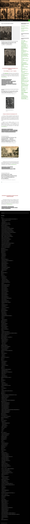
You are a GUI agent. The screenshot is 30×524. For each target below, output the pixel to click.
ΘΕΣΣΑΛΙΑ (2, 358)
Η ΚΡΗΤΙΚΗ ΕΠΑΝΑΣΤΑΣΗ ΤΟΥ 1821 (5, 385)
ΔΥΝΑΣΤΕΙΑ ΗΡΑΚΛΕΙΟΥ (4, 288)
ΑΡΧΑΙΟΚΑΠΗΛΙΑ (3, 255)
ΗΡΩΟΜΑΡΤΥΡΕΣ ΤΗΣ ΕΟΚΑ (4, 357)
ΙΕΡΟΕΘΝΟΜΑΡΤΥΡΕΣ (4, 370)
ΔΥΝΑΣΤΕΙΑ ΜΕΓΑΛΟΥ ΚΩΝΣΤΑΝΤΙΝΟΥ (6, 298)
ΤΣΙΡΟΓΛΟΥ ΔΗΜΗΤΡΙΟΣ (4, 519)
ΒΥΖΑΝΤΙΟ (22, 49)
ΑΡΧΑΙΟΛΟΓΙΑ (23, 44)
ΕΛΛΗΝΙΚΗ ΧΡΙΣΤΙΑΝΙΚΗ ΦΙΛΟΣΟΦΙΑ (5, 369)
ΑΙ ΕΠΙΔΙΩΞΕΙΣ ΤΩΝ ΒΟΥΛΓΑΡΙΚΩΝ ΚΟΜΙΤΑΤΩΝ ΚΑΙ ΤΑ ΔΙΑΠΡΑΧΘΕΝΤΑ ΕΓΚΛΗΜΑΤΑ (9, 176)
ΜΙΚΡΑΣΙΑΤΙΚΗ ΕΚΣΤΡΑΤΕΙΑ (4, 476)
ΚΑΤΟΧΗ (23, 77)
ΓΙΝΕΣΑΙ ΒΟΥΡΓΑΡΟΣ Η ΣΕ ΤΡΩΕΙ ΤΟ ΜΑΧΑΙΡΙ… (8, 43)
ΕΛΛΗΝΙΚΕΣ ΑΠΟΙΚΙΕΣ (3, 335)
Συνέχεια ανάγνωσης (4, 126)
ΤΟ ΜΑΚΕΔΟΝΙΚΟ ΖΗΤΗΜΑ (24, 95)
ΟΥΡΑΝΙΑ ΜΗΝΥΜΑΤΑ (3, 437)
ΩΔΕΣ (2, 518)
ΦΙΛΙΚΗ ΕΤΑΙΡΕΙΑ (3, 499)
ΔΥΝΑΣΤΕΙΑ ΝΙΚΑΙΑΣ (3, 299)
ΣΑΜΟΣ (2, 429)
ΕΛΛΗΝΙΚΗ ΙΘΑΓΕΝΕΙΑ (4, 349)
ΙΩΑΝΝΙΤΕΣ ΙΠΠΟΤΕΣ (4, 425)
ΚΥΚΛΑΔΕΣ (2, 428)
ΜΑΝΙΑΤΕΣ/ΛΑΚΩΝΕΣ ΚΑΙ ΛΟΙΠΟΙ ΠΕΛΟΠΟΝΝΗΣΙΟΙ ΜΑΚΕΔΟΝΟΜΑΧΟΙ (10, 409)
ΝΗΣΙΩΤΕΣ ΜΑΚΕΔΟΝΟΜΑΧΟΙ (5, 412)
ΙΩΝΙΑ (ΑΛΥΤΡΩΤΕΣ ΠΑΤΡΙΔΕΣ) (5, 237)
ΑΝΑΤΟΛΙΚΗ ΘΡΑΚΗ (3, 361)
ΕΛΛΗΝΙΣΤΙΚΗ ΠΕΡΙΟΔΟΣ (4, 259)
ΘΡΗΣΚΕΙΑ (23, 74)
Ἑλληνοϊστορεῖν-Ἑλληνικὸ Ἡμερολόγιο (7, 20)
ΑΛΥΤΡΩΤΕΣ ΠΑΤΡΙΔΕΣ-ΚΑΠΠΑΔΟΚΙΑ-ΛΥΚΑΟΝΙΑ (7, 228)
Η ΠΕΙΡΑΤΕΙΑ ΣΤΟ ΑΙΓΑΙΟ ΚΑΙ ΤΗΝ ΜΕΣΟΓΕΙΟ (6, 350)
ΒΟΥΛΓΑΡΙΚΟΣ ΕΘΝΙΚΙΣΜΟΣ (11, 206)
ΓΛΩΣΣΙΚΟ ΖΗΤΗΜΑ (3, 314)
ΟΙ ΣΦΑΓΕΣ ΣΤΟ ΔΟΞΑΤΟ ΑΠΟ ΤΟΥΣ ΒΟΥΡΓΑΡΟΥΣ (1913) (9, 91)
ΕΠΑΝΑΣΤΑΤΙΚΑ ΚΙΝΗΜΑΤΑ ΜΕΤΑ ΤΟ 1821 (7, 472)
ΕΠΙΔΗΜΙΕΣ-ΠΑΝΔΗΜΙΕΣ (4, 345)
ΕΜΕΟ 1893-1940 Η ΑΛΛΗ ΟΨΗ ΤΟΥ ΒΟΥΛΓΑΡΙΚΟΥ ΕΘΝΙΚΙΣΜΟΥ (8, 207)
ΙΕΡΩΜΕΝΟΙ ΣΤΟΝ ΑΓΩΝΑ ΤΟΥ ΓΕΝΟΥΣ (6, 377)
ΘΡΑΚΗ (8, 136)
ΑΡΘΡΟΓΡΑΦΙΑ (23, 43)
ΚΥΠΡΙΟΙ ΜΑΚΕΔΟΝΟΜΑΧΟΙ (4, 408)
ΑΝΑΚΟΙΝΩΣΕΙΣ (3, 248)
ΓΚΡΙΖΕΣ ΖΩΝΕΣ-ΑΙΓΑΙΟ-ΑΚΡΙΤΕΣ (5, 460)
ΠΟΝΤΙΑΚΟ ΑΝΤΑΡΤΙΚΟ (4, 444)
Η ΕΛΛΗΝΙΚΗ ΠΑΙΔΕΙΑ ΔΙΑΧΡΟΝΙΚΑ (5, 346)
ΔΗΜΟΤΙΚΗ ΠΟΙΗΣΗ (4, 319)
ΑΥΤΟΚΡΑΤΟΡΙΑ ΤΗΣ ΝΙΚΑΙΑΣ (4, 280)
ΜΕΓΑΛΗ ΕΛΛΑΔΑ (3, 413)
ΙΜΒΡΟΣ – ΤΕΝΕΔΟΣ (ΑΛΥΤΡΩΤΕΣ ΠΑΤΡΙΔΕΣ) (6, 236)
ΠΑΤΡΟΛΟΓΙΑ (3, 374)
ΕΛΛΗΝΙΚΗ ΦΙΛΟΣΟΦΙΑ (4, 506)
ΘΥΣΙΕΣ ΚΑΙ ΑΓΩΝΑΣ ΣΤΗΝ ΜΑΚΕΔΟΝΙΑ (6, 81)
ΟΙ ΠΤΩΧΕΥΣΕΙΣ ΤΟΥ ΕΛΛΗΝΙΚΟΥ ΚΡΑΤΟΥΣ (6, 483)
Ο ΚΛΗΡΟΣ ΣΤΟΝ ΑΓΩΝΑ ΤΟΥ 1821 (5, 224)
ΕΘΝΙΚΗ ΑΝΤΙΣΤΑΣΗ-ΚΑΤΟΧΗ (5, 464)
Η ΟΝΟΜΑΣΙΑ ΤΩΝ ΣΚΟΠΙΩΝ (4, 396)
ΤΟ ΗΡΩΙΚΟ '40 (3, 491)
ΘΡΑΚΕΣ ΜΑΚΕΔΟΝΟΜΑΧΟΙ (4, 405)
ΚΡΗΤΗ (26, 77)
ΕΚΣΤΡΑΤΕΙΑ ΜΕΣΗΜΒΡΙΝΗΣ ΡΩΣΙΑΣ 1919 (7, 456)
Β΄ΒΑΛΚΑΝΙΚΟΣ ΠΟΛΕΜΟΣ (4, 89)
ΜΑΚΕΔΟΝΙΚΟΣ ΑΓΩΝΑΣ (4, 41)
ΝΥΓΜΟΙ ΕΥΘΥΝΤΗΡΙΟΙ (4, 515)
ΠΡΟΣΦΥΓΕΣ (23, 91)
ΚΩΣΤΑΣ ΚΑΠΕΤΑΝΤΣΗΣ (13, 81)
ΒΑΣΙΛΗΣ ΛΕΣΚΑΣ (3, 79)
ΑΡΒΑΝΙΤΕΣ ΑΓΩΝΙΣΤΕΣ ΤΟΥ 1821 (6, 220)
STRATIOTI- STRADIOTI (4, 494)
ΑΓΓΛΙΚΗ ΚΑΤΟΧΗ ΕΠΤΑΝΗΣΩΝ (5, 433)
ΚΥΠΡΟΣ (2, 386)
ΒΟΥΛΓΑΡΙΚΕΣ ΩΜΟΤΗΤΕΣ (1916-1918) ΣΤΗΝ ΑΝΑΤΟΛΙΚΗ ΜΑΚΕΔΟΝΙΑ (24, 28)
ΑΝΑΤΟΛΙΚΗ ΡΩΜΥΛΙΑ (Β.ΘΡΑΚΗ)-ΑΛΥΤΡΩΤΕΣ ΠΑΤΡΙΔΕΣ (8, 232)
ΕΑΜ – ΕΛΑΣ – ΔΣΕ (4, 467)
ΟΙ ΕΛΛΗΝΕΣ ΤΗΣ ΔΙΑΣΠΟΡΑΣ (24, 85)
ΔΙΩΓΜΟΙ (2, 283)
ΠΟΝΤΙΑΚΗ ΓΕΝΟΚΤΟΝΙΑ (24, 89)
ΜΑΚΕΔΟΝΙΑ (8, 89)
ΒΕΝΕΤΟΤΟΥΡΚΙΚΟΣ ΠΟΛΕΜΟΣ (5, 495)
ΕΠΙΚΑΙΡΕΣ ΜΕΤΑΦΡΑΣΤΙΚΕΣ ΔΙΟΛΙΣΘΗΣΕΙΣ (6, 507)
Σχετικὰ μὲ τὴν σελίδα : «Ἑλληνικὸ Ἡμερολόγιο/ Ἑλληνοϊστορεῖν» (21, 20)
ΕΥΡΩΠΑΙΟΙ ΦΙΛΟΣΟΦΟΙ (4, 511)
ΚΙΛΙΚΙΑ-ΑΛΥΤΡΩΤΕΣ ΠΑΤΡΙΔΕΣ (5, 240)
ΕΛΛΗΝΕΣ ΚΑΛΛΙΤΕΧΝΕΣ (4, 326)
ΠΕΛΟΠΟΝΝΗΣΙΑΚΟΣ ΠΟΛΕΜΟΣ (5, 267)
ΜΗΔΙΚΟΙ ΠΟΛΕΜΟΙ (3, 264)
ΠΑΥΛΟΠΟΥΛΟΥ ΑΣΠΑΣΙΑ (4, 365)
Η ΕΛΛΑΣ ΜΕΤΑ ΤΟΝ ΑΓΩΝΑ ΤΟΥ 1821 (6, 471)
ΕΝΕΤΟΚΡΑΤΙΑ (3, 382)
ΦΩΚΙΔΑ (2, 451)
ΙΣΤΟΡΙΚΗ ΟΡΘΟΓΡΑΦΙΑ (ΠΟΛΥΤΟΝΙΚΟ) (6, 315)
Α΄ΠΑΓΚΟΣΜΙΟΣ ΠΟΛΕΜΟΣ (4, 455)
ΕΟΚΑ (23, 68)
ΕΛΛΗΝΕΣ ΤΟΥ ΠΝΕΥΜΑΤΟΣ (4, 334)
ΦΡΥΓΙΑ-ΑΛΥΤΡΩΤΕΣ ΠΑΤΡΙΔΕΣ (5, 247)
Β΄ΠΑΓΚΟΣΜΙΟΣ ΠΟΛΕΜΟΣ (4, 459)
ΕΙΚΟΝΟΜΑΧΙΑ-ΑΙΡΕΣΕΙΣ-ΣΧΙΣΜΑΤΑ (5, 302)
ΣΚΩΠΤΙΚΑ (2, 448)
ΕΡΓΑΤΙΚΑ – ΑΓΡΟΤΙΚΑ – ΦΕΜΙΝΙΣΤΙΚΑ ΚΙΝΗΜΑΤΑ (7, 468)
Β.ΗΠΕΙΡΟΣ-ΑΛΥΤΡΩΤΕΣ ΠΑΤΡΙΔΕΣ (5, 233)
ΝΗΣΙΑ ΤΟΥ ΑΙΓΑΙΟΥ (3, 420)
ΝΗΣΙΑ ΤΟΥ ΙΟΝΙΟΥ (3, 432)
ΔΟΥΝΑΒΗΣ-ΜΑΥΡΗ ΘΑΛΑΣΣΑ (5, 331)
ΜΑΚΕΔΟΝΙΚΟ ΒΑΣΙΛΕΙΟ (4, 263)
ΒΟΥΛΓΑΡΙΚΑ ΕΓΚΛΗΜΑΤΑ (8, 79)
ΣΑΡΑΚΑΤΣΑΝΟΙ (3, 447)
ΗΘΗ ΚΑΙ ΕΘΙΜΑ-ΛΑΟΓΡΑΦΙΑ (24, 72)
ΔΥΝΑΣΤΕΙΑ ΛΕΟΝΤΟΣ (4, 295)
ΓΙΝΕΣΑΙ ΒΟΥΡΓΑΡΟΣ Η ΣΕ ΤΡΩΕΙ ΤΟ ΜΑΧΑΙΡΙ (6, 80)
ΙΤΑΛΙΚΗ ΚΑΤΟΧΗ (4, 424)
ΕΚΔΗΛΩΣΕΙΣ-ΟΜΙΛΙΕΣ (4, 323)
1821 (23, 40)
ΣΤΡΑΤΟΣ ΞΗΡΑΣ (3, 342)
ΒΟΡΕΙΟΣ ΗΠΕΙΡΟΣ (24, 47)
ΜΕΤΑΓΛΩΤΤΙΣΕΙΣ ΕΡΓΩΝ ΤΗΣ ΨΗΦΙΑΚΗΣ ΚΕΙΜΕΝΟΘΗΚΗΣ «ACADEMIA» (10, 514)
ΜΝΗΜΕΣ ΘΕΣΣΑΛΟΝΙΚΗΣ (4, 417)
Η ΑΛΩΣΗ (2, 303)
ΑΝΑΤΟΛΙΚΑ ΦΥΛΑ (3, 276)
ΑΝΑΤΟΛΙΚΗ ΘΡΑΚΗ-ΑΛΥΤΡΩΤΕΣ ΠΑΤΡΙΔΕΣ (6, 229)
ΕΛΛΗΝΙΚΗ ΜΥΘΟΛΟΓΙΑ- (4, 503)
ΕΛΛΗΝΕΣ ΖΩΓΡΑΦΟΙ (4, 327)
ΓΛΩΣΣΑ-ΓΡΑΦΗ (3, 311)
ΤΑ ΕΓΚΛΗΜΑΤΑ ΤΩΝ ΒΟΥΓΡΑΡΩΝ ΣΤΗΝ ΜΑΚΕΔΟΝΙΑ (12, 41)
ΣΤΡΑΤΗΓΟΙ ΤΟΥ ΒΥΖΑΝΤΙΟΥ (4, 307)
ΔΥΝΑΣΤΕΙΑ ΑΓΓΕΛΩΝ (4, 279)
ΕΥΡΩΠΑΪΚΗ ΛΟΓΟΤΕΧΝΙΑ (4, 510)
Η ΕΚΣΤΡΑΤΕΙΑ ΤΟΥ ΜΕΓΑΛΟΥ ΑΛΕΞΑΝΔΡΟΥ (6, 260)
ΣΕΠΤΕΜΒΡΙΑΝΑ (3, 487)
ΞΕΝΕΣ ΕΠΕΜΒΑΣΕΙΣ (24, 84)
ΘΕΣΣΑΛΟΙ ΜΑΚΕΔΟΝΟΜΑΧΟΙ (5, 404)
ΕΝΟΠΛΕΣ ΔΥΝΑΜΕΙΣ (3, 338)
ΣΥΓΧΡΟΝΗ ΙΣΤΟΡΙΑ (3, 452)
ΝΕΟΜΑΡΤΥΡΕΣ (3, 373)
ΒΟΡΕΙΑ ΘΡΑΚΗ (3, 362)
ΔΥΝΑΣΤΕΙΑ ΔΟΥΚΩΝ (3, 287)
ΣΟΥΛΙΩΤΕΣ (2, 354)
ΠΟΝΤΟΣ (23, 90)
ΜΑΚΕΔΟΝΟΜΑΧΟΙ (25, 80)
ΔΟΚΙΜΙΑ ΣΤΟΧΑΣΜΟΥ (4, 502)
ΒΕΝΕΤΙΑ (2, 330)
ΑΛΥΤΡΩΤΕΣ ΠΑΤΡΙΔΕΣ (4, 225)
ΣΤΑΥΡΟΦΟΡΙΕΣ (3, 306)
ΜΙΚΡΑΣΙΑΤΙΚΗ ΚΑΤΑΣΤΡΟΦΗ (4, 479)
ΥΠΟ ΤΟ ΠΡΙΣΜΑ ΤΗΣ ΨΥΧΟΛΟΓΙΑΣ (5, 416)
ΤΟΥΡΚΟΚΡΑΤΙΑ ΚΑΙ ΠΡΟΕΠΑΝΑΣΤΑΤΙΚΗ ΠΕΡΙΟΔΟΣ (24, 97)
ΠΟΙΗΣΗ (2, 318)
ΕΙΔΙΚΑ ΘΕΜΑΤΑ (3, 322)
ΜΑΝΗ (2, 440)
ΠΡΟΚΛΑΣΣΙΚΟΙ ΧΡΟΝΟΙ (4, 268)
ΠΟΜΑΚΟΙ (2, 366)
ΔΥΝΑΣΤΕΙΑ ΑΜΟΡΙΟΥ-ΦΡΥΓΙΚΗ (5, 284)
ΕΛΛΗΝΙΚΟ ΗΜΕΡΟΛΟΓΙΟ (9, 45)
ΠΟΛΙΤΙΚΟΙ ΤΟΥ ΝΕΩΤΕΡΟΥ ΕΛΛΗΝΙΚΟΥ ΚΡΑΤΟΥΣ (7, 484)
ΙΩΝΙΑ (1, 378)
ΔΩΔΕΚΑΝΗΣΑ (23, 50)
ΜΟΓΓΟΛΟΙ (2, 498)
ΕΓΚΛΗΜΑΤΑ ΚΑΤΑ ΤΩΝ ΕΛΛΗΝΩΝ (24, 52)
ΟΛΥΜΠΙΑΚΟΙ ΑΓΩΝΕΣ (3, 436)
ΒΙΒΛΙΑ (2, 271)
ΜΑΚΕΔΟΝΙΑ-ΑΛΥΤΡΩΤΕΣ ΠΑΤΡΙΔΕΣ (5, 244)
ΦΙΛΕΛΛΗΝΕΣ (3, 221)
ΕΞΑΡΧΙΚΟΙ (16, 207)
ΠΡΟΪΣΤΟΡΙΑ (3, 256)
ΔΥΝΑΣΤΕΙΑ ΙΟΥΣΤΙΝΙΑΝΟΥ (4, 291)
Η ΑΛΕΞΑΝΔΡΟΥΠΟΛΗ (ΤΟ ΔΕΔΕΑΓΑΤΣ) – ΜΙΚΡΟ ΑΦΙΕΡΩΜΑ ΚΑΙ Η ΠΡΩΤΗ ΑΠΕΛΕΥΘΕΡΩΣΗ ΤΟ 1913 (8, 139)
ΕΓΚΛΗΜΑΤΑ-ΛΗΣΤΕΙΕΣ (4, 463)
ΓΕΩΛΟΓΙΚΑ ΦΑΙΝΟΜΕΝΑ (4, 310)
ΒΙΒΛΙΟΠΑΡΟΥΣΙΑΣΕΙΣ (3, 272)
